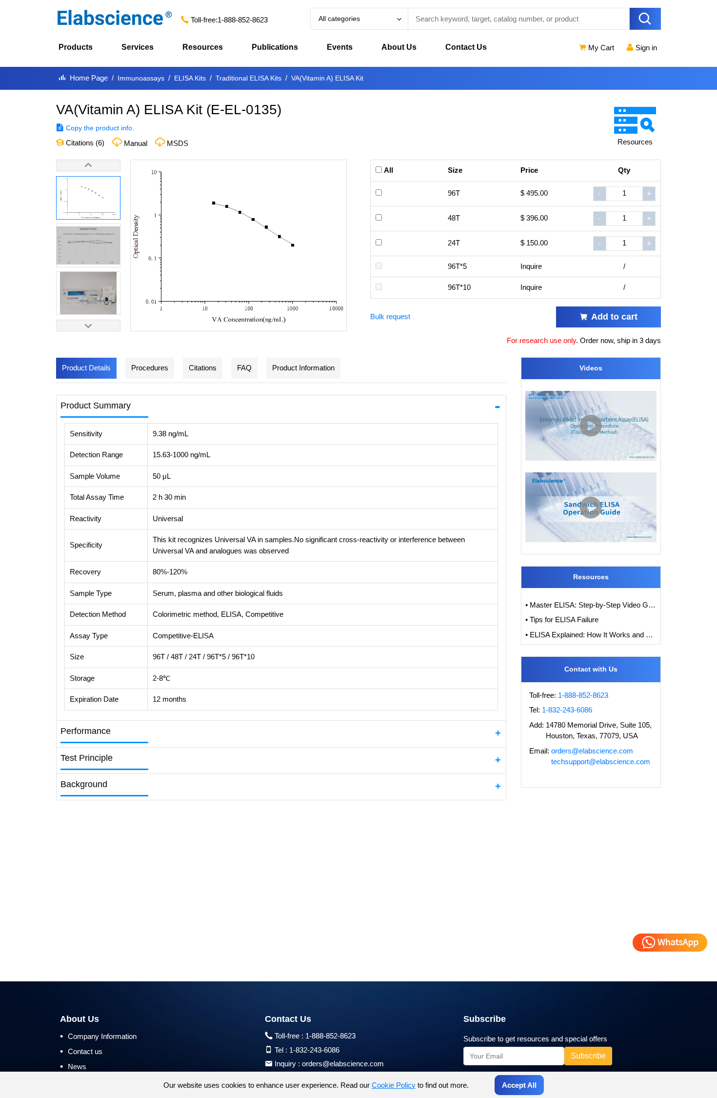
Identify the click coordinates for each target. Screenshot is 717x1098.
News (73, 1066)
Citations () (84, 143)
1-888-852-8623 (243, 20)
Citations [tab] (203, 368)
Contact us (81, 1051)
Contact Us (466, 47)
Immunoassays (141, 78)
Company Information (98, 1036)
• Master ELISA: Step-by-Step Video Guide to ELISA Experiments (591, 605)
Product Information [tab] (303, 368)
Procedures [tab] (149, 368)
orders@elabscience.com (592, 751)
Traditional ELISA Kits (248, 78)
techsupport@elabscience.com (600, 761)
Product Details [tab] (86, 368)
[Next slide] (88, 325)
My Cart (600, 47)
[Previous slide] (88, 165)
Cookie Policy (394, 1085)
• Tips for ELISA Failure (561, 619)
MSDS (177, 143)
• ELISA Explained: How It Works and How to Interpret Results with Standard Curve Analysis (591, 634)
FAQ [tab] (244, 368)
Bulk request (390, 316)
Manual (135, 143)
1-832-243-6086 (567, 710)
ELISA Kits (190, 78)
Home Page (89, 78)
